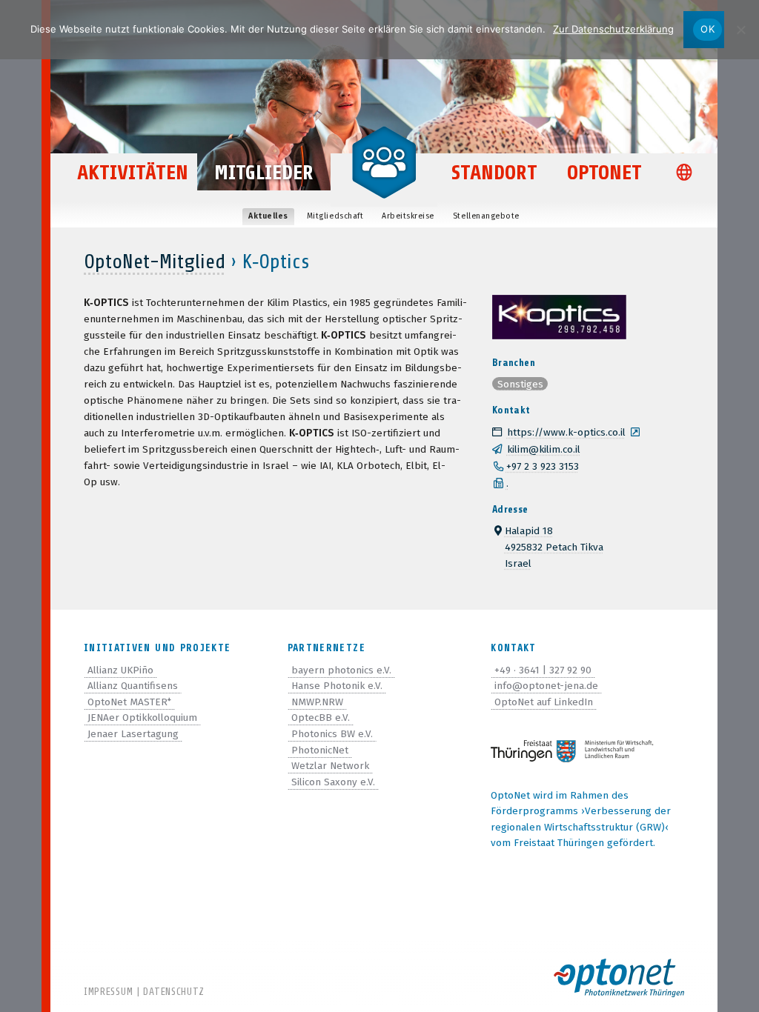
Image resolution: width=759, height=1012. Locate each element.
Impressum (108, 991)
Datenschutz (174, 991)
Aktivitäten (132, 172)
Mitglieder (264, 172)
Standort (494, 172)
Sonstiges (520, 383)
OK (707, 29)
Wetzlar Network (330, 765)
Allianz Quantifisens (132, 685)
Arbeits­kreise (408, 216)
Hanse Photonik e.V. (336, 685)
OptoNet (604, 172)
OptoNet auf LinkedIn (543, 702)
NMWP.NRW (317, 702)
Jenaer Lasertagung (133, 734)
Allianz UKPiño (120, 670)
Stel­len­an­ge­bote (486, 216)
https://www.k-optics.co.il (566, 432)
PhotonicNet (319, 750)
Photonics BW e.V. (332, 734)
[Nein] (740, 29)
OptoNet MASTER (129, 702)
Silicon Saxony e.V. (333, 782)
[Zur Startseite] (384, 161)
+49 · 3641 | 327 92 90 (542, 670)
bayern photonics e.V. (341, 670)
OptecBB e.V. (320, 717)
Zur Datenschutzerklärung (613, 29)
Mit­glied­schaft (335, 216)
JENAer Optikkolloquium (142, 717)
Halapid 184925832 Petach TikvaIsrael (554, 547)
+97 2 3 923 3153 (542, 466)
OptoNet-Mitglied (154, 261)
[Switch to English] (687, 173)
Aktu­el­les (268, 216)
